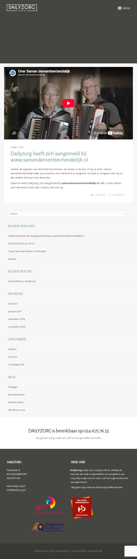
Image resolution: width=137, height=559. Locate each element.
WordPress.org (16, 410)
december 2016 (16, 319)
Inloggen (13, 386)
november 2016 (16, 326)
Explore (12, 349)
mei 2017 (13, 303)
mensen (100, 194)
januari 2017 (15, 311)
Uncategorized (16, 364)
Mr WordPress (16, 281)
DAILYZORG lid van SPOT (21, 243)
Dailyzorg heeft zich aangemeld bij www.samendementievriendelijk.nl (46, 235)
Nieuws (12, 258)
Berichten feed (16, 394)
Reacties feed (15, 402)
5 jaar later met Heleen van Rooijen (27, 251)
